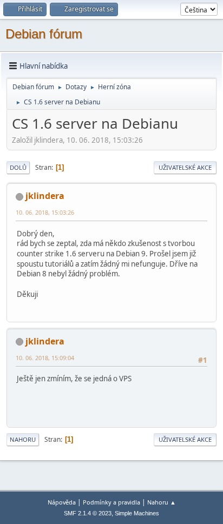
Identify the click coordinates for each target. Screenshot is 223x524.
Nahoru (23, 439)
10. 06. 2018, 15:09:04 (45, 358)
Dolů (18, 167)
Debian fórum (43, 33)
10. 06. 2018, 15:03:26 (45, 212)
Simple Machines (137, 513)
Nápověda (62, 502)
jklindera (44, 196)
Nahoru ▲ (161, 502)
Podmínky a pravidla (111, 502)
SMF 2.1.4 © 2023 (88, 513)
